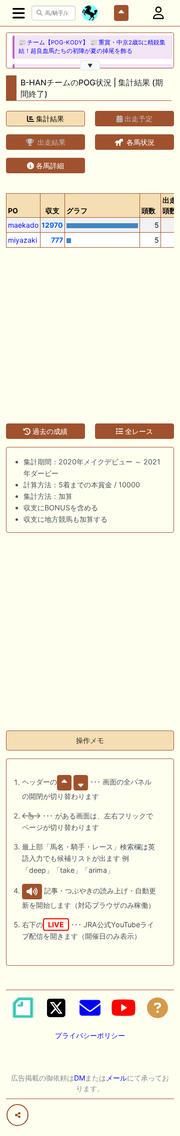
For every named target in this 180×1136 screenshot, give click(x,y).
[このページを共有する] (17, 1115)
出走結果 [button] (51, 142)
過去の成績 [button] (49, 431)
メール (116, 1078)
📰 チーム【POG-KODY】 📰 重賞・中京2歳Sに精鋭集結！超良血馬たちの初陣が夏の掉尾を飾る (92, 46)
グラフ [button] (77, 210)
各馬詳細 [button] (49, 165)
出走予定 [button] (137, 118)
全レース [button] (138, 431)
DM (79, 1078)
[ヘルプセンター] (157, 1007)
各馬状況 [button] (139, 142)
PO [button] (13, 210)
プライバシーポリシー (90, 1035)
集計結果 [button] (49, 118)
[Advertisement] (90, 329)
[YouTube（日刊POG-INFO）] (124, 1008)
